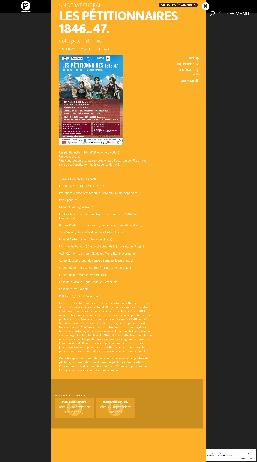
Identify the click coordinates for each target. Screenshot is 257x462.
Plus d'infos (243, 458)
